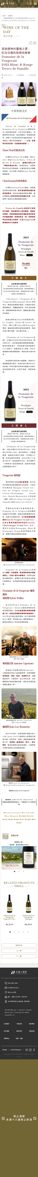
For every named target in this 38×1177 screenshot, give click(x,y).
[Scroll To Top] (35, 1056)
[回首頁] (7, 4)
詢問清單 (32, 1031)
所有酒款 (6, 1031)
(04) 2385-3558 (13, 983)
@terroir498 (12, 992)
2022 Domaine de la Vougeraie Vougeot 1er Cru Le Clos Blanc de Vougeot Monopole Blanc (9, 920)
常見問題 (4, 1050)
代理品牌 (19, 1024)
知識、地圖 (19, 1038)
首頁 (4, 16)
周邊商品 (6, 1038)
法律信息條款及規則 (15, 1050)
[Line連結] (26, 1050)
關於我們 (19, 1031)
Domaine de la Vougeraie (20, 118)
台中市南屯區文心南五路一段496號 (18, 1001)
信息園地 (10, 16)
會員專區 (32, 1024)
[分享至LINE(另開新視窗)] (34, 43)
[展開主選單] (35, 4)
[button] (14, 871)
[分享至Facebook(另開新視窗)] (30, 43)
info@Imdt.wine (13, 988)
